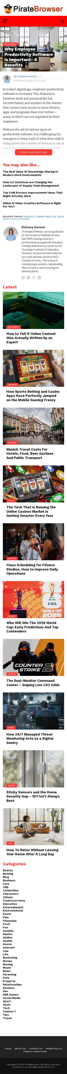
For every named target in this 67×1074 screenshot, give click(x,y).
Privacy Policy (54, 1048)
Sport (7, 1001)
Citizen (8, 897)
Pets (6, 977)
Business (29, 216)
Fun (5, 927)
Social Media (11, 998)
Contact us (36, 1048)
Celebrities (11, 890)
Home (8, 1048)
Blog (6, 877)
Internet (9, 947)
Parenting (9, 974)
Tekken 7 (9, 1011)
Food (6, 924)
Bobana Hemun (27, 76)
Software (23, 219)
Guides (8, 937)
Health (7, 941)
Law (6, 951)
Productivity (10, 219)
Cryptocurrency (14, 900)
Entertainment (13, 907)
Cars (6, 883)
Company (39, 216)
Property (9, 981)
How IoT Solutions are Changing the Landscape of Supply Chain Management (31, 184)
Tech (6, 1008)
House (7, 944)
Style (6, 1004)
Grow (60, 216)
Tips (6, 1014)
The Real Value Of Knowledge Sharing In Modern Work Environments (30, 173)
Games (7, 934)
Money (7, 961)
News (7, 971)
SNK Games (11, 994)
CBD (6, 887)
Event (7, 914)
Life (5, 954)
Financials (10, 920)
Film (6, 917)
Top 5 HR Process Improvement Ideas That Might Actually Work (33, 194)
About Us (20, 1048)
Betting (8, 873)
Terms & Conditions (35, 1051)
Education (10, 904)
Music (7, 967)
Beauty (8, 870)
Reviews (9, 988)
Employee (51, 216)
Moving (8, 964)
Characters (11, 894)
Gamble (8, 930)
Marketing (10, 957)
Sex (5, 991)
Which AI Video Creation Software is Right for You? (32, 205)
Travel (7, 1018)
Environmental (13, 910)
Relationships (12, 984)
